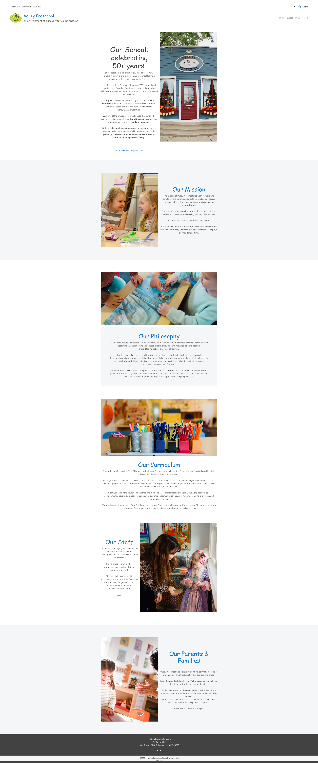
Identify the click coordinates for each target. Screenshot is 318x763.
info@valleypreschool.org (20, 7)
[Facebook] (291, 7)
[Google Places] (295, 7)
